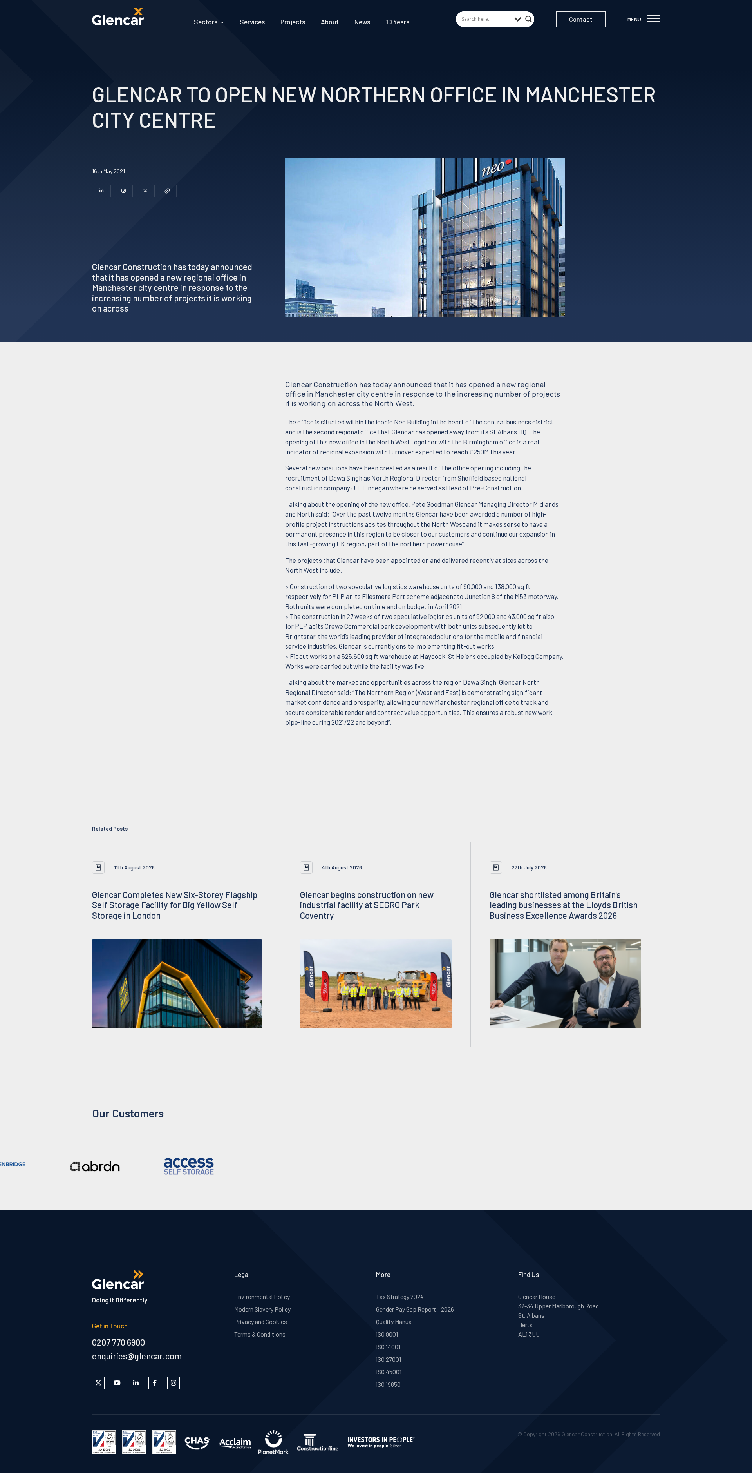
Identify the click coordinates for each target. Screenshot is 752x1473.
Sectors (205, 21)
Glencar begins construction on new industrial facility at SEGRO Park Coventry (367, 904)
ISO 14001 (388, 1346)
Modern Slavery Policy (262, 1309)
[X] (145, 191)
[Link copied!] (167, 191)
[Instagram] (123, 191)
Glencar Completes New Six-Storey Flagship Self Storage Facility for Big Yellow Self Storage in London (174, 904)
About (330, 21)
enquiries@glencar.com (137, 1356)
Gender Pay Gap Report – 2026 (415, 1309)
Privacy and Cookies (260, 1321)
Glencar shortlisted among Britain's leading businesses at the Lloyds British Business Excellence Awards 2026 (564, 904)
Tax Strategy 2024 (400, 1296)
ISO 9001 (387, 1334)
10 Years (397, 21)
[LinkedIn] (101, 191)
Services (252, 21)
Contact (581, 19)
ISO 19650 (388, 1384)
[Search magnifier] (528, 16)
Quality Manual (394, 1321)
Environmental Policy (262, 1296)
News (362, 21)
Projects (292, 21)
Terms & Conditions (260, 1334)
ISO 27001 (388, 1359)
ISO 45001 (388, 1371)
